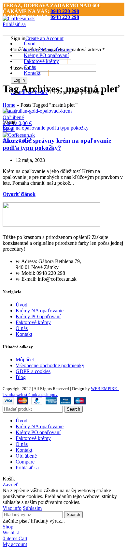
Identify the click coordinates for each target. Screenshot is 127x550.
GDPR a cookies (33, 371)
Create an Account (44, 38)
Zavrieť (10, 484)
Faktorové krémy (33, 322)
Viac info (12, 508)
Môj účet (25, 359)
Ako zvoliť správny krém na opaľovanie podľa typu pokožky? (57, 144)
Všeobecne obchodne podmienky (50, 365)
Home (9, 105)
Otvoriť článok (19, 194)
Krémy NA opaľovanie (40, 310)
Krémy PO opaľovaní (38, 316)
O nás (22, 328)
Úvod (21, 304)
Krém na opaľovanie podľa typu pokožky (46, 128)
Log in (19, 80)
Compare (25, 461)
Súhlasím (32, 508)
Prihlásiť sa (27, 467)
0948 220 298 (64, 11)
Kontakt (24, 334)
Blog (21, 377)
